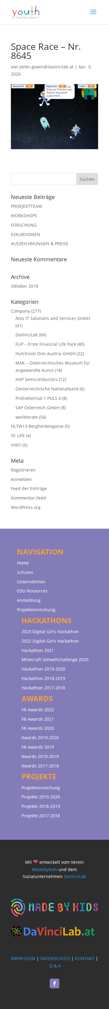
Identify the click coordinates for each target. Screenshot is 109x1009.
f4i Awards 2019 (37, 747)
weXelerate (26, 417)
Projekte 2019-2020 (40, 797)
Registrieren (23, 470)
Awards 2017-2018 (40, 766)
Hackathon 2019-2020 (43, 669)
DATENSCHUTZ (55, 958)
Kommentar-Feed (28, 498)
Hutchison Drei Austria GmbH (45, 353)
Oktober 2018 (24, 286)
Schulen (25, 572)
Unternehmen (31, 582)
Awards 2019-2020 (40, 737)
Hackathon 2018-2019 (43, 678)
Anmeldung (29, 600)
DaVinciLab (26, 335)
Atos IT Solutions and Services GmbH (52, 318)
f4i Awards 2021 (37, 719)
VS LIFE (18, 435)
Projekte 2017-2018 (40, 816)
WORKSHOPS (24, 215)
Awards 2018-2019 (40, 756)
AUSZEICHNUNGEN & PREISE (39, 243)
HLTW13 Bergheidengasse (37, 426)
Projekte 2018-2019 (40, 806)
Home (23, 563)
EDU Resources (32, 591)
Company (20, 311)
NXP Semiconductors (36, 379)
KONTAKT (84, 958)
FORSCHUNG (24, 225)
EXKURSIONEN (25, 234)
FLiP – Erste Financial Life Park (45, 344)
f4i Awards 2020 (37, 728)
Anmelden (21, 479)
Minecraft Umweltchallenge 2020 (54, 659)
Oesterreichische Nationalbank (46, 389)
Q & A (55, 966)
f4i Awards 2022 (37, 709)
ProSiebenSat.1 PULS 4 (38, 398)
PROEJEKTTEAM (26, 206)
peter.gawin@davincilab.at (46, 67)
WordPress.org (26, 507)
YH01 (16, 445)
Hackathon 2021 (37, 650)
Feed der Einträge (29, 488)
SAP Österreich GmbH (37, 407)
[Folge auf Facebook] (54, 983)
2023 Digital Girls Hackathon (50, 631)
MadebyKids (44, 869)
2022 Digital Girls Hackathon (50, 641)
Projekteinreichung (36, 610)
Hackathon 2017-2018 (43, 688)
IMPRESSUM (23, 958)
